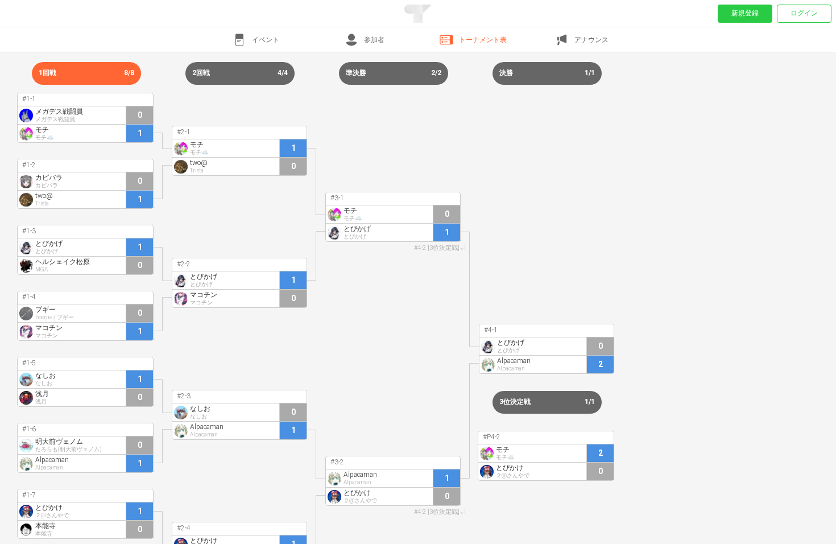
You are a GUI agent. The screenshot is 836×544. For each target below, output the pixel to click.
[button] (255, 40)
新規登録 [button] (745, 13)
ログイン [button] (804, 13)
